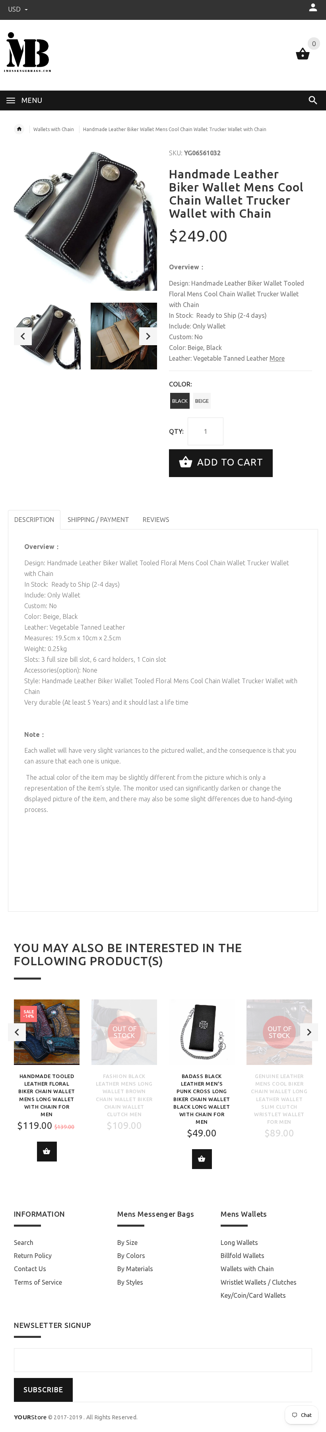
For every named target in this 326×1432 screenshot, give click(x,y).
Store (30, 1417)
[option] (47, 336)
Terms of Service (38, 1282)
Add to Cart (228, 462)
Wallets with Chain (53, 129)
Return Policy (33, 1255)
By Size (127, 1242)
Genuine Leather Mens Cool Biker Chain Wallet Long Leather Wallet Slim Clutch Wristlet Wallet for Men (279, 1099)
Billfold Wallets (242, 1255)
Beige (202, 401)
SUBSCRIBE (43, 1389)
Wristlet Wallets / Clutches (259, 1282)
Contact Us (30, 1268)
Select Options (47, 1151)
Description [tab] (34, 519)
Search (23, 1242)
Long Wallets (239, 1242)
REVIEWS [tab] (156, 519)
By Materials (135, 1268)
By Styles (130, 1282)
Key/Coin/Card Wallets (253, 1295)
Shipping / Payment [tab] (98, 519)
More (277, 358)
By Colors (131, 1255)
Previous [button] (23, 336)
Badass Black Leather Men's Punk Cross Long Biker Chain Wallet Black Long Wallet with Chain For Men (201, 1099)
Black (180, 401)
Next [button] (148, 336)
